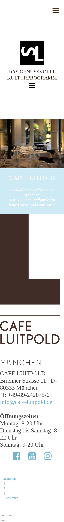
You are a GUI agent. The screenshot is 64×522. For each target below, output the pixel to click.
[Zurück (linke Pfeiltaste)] (1, 520)
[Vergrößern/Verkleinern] (1, 515)
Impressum (9, 478)
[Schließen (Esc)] (11, 515)
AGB (6, 488)
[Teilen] (8, 515)
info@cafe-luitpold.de (26, 402)
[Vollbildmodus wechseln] (4, 515)
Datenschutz (10, 497)
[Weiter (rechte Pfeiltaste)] (4, 520)
